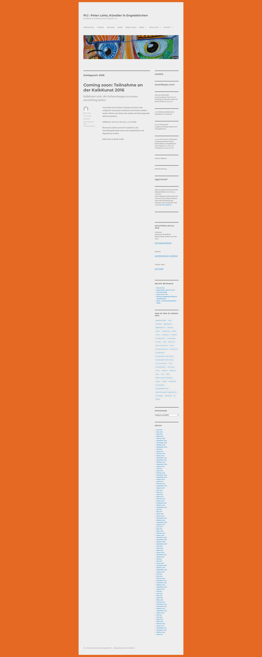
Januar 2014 (160, 626)
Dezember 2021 (161, 503)
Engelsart (174, 334)
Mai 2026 (159, 434)
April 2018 (159, 548)
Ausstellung (166, 331)
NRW (167, 374)
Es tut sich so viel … (162, 294)
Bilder (141, 27)
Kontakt (167, 27)
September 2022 (161, 486)
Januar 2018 (160, 552)
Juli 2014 (159, 615)
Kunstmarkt (173, 349)
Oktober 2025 (160, 445)
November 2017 (161, 555)
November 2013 (161, 630)
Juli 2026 (159, 430)
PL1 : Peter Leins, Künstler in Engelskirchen (115, 15)
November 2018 (161, 540)
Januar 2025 (160, 456)
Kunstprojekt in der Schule (164, 360)
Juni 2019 (159, 527)
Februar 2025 (160, 453)
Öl (174, 395)
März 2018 (159, 550)
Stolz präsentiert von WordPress (124, 648)
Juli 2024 (159, 468)
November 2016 (161, 565)
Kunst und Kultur (161, 363)
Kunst (172, 345)
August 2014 (160, 613)
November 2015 (161, 583)
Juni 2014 (159, 617)
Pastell (158, 381)
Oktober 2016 (160, 568)
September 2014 (161, 611)
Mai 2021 (159, 512)
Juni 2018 (159, 546)
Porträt (164, 381)
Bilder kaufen (131, 27)
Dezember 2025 (161, 440)
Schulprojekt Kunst (162, 388)
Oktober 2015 (160, 585)
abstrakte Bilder (161, 320)
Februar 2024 (160, 473)
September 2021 (161, 507)
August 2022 (160, 488)
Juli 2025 (159, 449)
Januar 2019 (160, 535)
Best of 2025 (160, 288)
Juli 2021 (159, 509)
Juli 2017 (159, 559)
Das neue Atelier (161, 292)
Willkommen (88, 27)
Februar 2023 (160, 484)
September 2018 (161, 544)
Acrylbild (158, 324)
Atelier (120, 27)
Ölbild (158, 399)
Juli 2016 (159, 574)
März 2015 (159, 600)
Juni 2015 (159, 593)
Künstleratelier (160, 367)
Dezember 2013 (161, 628)
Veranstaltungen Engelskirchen (166, 392)
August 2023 (160, 479)
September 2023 (161, 477)
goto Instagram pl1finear (163, 243)
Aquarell (170, 327)
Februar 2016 (160, 578)
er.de (170, 205)
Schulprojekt (160, 385)
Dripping (165, 334)
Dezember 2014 (161, 604)
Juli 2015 (159, 591)
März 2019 (159, 531)
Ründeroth (172, 381)
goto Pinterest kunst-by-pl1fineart (166, 256)
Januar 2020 (160, 516)
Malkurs (164, 370)
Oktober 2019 (160, 520)
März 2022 (159, 496)
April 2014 (159, 619)
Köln (84, 124)
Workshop (168, 395)
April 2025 (159, 451)
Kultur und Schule (162, 345)
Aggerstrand (168, 324)
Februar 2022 (160, 499)
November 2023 (161, 475)
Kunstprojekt (160, 352)
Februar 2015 (160, 602)
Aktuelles (111, 27)
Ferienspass (171, 338)
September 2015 (161, 587)
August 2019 (160, 524)
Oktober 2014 (160, 608)
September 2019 (161, 522)
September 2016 (161, 570)
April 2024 (159, 471)
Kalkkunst (90, 122)
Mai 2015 (159, 596)
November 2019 (161, 518)
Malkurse (172, 370)
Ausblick (100, 27)
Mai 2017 (159, 561)
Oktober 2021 (160, 505)
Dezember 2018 (161, 537)
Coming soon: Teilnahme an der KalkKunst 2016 (113, 87)
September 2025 (161, 447)
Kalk (164, 342)
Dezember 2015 (161, 580)
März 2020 (159, 514)
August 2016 (160, 572)
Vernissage (159, 395)
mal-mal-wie (163, 205)
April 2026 (159, 436)
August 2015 (160, 589)
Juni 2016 (159, 576)
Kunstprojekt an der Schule (165, 356)
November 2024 (161, 460)
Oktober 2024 (160, 462)
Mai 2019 (159, 529)
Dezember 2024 (161, 458)
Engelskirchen (160, 338)
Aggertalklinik (160, 327)
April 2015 (159, 598)
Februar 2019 (160, 533)
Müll (162, 374)
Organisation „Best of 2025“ (165, 290)
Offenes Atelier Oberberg (164, 378)
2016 (84, 122)
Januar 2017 (160, 563)
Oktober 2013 (160, 632)
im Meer (158, 342)
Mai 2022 (159, 492)
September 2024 (161, 464)
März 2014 (159, 621)
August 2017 (160, 557)
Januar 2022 (160, 501)
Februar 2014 (160, 623)
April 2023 (159, 481)
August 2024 (160, 466)
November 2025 (161, 443)
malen (158, 370)
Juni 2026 (159, 432)
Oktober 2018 (160, 542)
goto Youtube (159, 269)
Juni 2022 (159, 490)
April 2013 (159, 634)
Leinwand (170, 367)
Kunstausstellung (89, 126)
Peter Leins (154, 27)
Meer (157, 374)
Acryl (170, 320)
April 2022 (159, 494)
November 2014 (161, 606)
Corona (158, 334)
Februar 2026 (160, 438)
